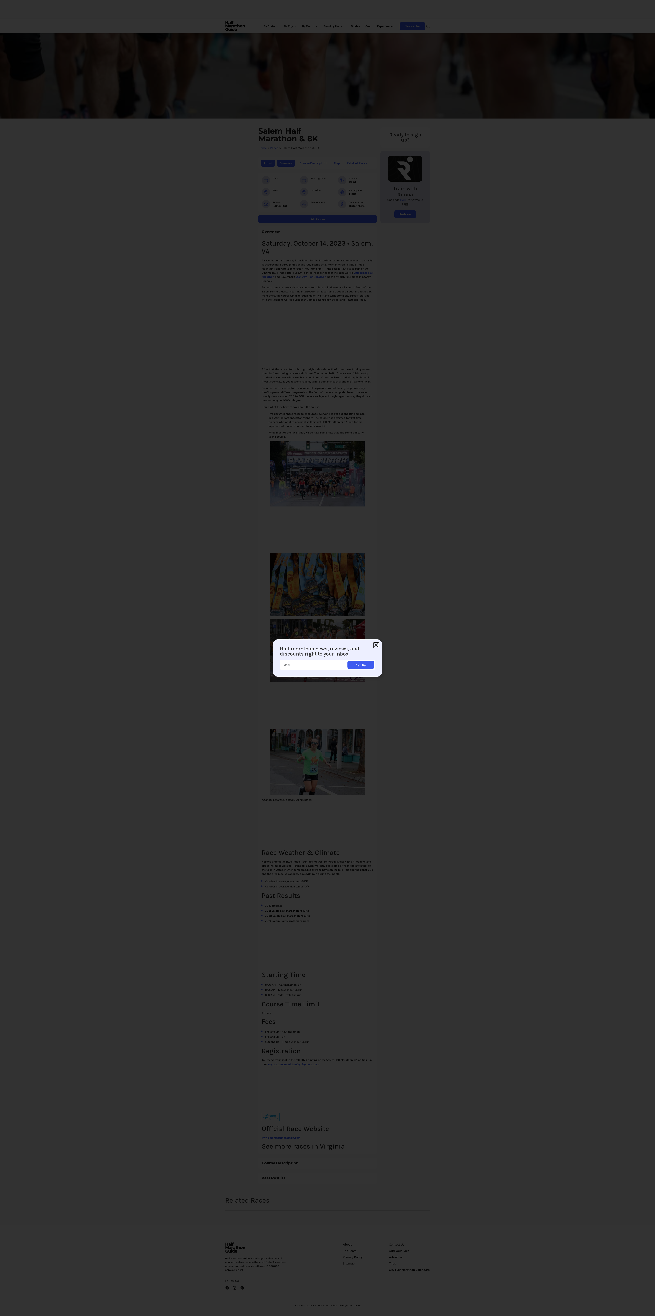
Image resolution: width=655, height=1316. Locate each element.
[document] (327, 658)
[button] (376, 645)
